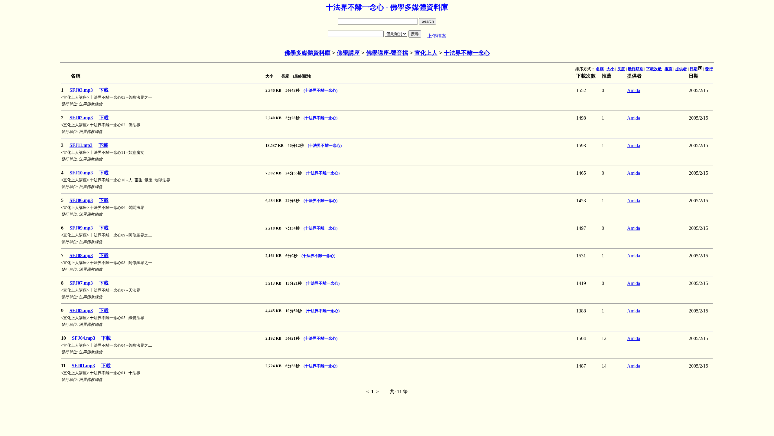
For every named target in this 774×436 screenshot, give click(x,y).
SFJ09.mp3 (81, 227)
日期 (694, 69)
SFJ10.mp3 (81, 172)
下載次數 (654, 69)
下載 (104, 90)
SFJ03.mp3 (81, 90)
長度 (621, 69)
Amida (633, 90)
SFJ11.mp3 (81, 145)
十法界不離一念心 (467, 53)
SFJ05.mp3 (81, 310)
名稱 (600, 69)
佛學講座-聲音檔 (387, 53)
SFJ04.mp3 (83, 338)
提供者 (681, 69)
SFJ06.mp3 (81, 200)
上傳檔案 (437, 35)
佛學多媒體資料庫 (307, 53)
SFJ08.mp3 (81, 255)
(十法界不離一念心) (320, 90)
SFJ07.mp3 (81, 283)
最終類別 (635, 69)
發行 (709, 69)
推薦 (668, 69)
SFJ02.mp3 (81, 117)
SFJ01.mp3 (83, 365)
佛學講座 (348, 53)
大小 (610, 69)
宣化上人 (426, 53)
